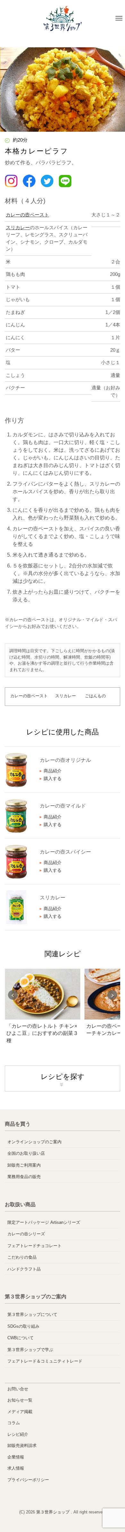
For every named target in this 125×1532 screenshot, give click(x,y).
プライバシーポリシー (28, 1479)
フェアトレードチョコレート (34, 1245)
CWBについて (20, 1337)
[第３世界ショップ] (62, 18)
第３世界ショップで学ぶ (30, 1349)
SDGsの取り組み (23, 1326)
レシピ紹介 (17, 1434)
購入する (53, 778)
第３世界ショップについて (32, 1314)
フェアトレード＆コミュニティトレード (44, 1361)
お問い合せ (17, 1389)
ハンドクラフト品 (24, 1269)
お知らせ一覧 (19, 1400)
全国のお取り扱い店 (26, 1153)
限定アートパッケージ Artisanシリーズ (43, 1222)
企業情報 (15, 1457)
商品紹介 (53, 770)
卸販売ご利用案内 (24, 1165)
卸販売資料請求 (22, 1445)
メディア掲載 (19, 1411)
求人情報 (15, 1468)
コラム (13, 1422)
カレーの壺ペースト (27, 214)
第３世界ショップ (53, 1512)
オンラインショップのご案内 (34, 1141)
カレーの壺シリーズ (26, 1233)
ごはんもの (95, 695)
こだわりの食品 (22, 1257)
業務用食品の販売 (24, 1176)
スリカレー (18, 227)
